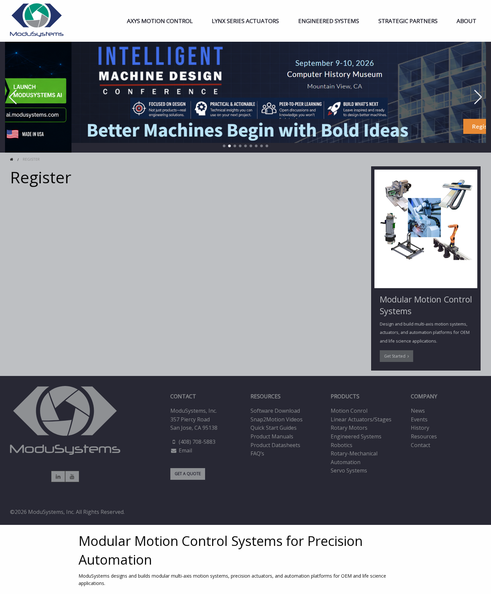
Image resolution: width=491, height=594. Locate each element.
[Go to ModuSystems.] (11, 159)
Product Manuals (272, 436)
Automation (345, 462)
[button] (224, 146)
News (418, 410)
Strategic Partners (408, 21)
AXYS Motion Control (160, 21)
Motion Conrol (349, 410)
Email (185, 450)
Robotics (341, 445)
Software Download (275, 410)
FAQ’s (257, 453)
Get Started (395, 356)
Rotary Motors (349, 427)
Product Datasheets (275, 445)
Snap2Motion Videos (277, 419)
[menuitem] (159, 21)
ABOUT (466, 21)
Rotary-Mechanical (354, 453)
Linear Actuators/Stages (361, 419)
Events (419, 419)
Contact (420, 445)
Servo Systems (349, 470)
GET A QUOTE (188, 473)
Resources (424, 436)
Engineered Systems (328, 21)
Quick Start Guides (274, 427)
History (420, 427)
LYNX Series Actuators (245, 21)
